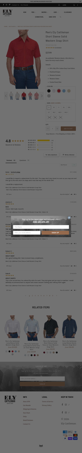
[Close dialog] (69, 218)
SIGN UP (55, 233)
